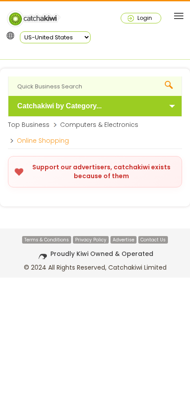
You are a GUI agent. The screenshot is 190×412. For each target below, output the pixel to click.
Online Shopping (43, 140)
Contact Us (153, 240)
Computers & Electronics (99, 124)
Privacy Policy (90, 240)
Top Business (28, 124)
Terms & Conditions (46, 240)
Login (144, 18)
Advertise (123, 240)
